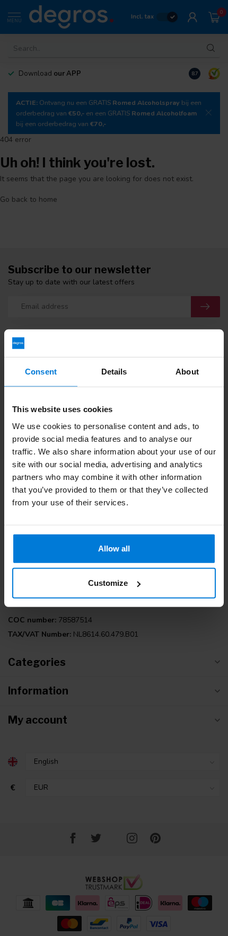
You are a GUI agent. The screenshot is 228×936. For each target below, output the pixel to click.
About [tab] (187, 371)
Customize (108, 582)
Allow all (114, 547)
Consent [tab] (41, 371)
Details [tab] (114, 371)
